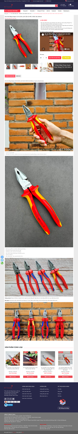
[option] (8, 67)
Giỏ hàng (59, 396)
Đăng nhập (60, 391)
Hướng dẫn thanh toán (44, 391)
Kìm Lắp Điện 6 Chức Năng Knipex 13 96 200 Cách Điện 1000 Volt (48, 368)
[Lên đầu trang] (76, 428)
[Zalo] (2, 260)
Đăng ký (59, 393)
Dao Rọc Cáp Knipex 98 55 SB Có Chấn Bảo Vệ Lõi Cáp (12, 368)
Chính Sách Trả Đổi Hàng (27, 398)
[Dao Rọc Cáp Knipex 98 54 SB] (30, 358)
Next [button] (37, 66)
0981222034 (48, 1)
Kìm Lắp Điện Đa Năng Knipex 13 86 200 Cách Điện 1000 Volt (65, 368)
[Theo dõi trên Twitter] (5, 399)
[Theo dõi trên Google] (11, 399)
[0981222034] (2, 263)
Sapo (23, 432)
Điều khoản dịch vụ (44, 396)
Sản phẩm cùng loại (13, 347)
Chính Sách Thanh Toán (27, 393)
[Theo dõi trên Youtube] (13, 399)
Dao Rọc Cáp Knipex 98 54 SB (30, 367)
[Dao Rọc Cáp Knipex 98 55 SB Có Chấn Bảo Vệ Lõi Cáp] (13, 358)
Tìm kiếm (59, 389)
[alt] (56, 67)
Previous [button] (6, 66)
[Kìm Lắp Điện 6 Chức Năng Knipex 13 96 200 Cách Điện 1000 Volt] (48, 358)
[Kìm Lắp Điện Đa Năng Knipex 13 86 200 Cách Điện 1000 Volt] (65, 358)
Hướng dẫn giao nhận (44, 393)
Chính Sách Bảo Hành (26, 391)
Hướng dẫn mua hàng (44, 389)
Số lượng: (42, 54)
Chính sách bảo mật (26, 389)
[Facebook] (2, 257)
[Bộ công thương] (8, 404)
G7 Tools (14, 432)
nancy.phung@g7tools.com (38, 1)
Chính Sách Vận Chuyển (27, 396)
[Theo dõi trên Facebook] (8, 399)
